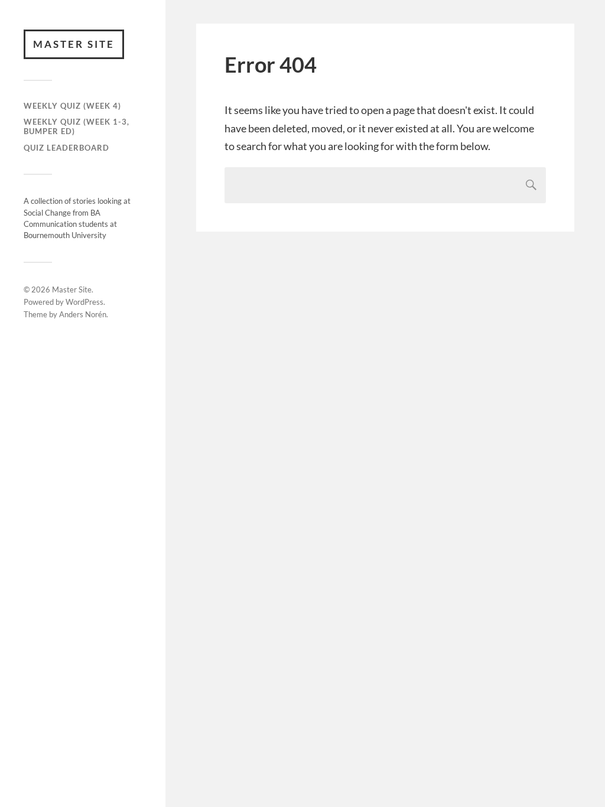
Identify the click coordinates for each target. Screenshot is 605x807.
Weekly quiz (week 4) (72, 105)
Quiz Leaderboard (66, 147)
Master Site (74, 44)
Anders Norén (82, 314)
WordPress (84, 302)
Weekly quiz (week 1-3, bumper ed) (76, 126)
